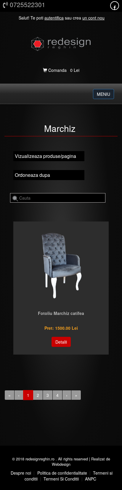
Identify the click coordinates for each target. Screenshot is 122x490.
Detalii (61, 342)
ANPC (90, 479)
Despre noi (21, 473)
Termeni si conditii (61, 479)
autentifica (54, 18)
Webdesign (61, 464)
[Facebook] (114, 7)
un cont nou (93, 18)
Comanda (57, 70)
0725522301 (26, 4)
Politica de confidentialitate (62, 473)
